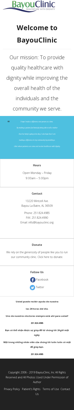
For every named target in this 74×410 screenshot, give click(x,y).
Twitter (40, 287)
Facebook (42, 279)
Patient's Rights (31, 389)
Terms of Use (51, 389)
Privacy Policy (12, 389)
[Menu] (70, 7)
